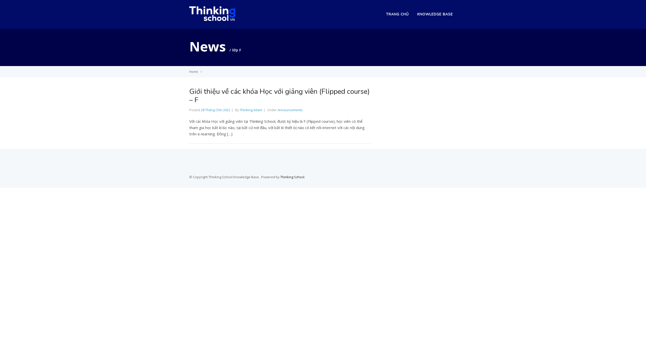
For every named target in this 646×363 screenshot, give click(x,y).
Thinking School (292, 177)
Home (193, 72)
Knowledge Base (435, 14)
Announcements (290, 110)
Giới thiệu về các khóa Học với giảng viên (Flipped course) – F (279, 96)
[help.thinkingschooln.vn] (212, 19)
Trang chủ (397, 14)
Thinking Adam (251, 110)
